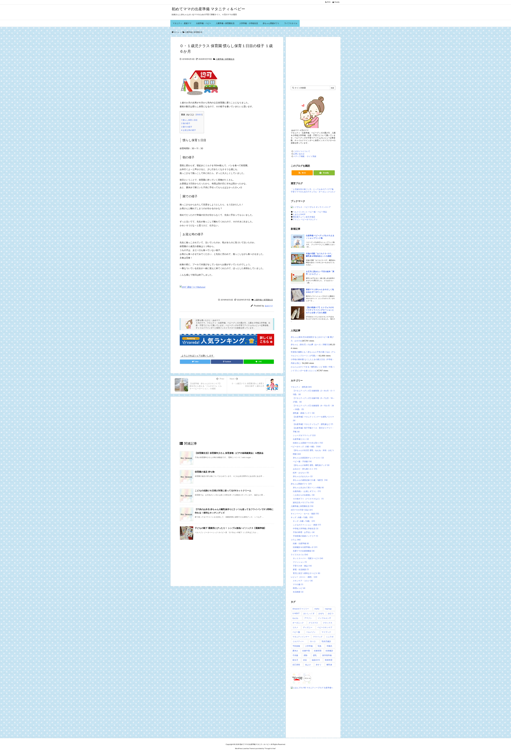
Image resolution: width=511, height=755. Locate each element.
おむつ (330, 613)
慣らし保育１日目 (189, 120)
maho (316, 609)
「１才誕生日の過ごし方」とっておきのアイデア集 (312, 189)
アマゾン (308, 618)
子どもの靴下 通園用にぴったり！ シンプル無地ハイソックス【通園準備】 (230, 528)
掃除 (305, 655)
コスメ (295, 627)
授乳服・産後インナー (304, 413)
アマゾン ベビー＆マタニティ (305, 219)
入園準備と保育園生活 (193, 32)
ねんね (295, 618)
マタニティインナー (300, 637)
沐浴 (305, 660)
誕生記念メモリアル (303, 502)
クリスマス (313, 623)
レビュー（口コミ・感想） (304, 577)
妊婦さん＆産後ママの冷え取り (308, 443)
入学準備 (309, 646)
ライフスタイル (299, 554)
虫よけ (308, 664)
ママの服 (298, 584)
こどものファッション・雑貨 (307, 525)
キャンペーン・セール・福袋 (305, 513)
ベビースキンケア (324, 627)
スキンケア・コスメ (303, 580)
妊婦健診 (329, 650)
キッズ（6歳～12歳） (302, 517)
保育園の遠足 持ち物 (205, 471)
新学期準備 (327, 655)
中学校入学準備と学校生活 (305, 528)
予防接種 (296, 646)
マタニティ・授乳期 (301, 387)
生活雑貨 (298, 592)
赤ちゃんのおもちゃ (303, 476)
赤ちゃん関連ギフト (301, 484)
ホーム (176, 32)
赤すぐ (318, 664)
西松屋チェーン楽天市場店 (304, 217)
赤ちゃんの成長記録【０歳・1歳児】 (310, 480)
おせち (321, 613)
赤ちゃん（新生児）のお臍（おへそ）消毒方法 (310, 344)
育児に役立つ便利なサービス (306, 573)
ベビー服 (296, 632)
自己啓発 (296, 664)
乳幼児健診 (326, 641)
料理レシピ (299, 588)
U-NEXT (296, 613)
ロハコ (313, 641)
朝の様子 (185, 123)
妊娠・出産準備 (301, 543)
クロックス (327, 623)
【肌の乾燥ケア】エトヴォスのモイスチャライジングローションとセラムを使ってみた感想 (320, 310)
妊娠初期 (317, 650)
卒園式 (329, 646)
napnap (328, 609)
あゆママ (269, 305)
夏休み (295, 650)
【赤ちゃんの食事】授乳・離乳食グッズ (311, 465)
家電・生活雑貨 (301, 569)
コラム (296, 540)
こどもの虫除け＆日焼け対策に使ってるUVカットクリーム (223, 490)
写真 (319, 646)
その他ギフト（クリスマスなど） (308, 499)
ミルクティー (298, 641)
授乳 (315, 655)
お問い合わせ (298, 154)
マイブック (326, 632)
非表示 (199, 115)
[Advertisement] (227, 421)
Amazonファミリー (300, 609)
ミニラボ (329, 637)
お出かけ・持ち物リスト (305, 469)
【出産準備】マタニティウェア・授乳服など (313, 424)
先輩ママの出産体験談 (304, 551)
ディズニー (307, 627)
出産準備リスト (301, 439)
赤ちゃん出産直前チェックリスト (308, 458)
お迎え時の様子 (188, 130)
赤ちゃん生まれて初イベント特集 (308, 487)
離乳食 (329, 664)
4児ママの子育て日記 (302, 510)
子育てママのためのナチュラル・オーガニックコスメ (313, 192)
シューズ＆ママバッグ (304, 435)
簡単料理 (328, 660)
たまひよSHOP (299, 214)
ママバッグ (317, 637)
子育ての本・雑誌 (302, 566)
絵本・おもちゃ (301, 472)
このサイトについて (301, 151)
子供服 (295, 655)
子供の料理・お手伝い (304, 532)
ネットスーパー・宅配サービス (308, 558)
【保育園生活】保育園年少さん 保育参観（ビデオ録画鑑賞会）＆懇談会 (229, 453)
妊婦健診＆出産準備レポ (305, 547)
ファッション (300, 562)
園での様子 (186, 127)
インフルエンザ (324, 618)
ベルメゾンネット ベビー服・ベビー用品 (310, 212)
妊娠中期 (306, 650)
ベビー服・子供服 (302, 461)
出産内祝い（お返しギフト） (307, 491)
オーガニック (298, 623)
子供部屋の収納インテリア (305, 536)
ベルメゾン (311, 632)
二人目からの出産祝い (304, 495)
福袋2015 (316, 660)
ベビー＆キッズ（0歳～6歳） (306, 446)
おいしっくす (309, 613)
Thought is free (270, 748)
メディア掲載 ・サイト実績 (304, 156)
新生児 (295, 660)
